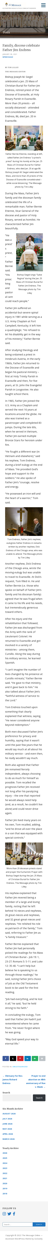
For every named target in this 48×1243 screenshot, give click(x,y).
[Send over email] (35, 1058)
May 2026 (7, 1129)
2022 (5, 1173)
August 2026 (9, 1113)
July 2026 (7, 1118)
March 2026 (9, 1139)
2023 (5, 1168)
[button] (44, 5)
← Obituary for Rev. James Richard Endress (13, 1079)
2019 (5, 1188)
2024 (5, 1163)
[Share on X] (13, 1058)
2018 (5, 1193)
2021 (5, 1178)
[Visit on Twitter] (9, 1213)
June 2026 (7, 1123)
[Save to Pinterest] (20, 1058)
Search (6, 1092)
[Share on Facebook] (6, 1058)
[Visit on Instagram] (4, 1213)
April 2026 (8, 1134)
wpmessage (8, 57)
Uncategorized (20, 1067)
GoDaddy (38, 1238)
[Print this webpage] (42, 1058)
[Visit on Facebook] (14, 1213)
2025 (5, 1158)
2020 (5, 1183)
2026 (5, 1153)
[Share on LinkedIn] (27, 1058)
